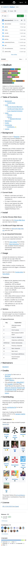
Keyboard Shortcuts (15, 118)
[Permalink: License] (1, 502)
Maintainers (8, 121)
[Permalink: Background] (1, 133)
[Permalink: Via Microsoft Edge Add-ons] (1, 226)
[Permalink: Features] (1, 277)
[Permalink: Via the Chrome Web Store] (1, 217)
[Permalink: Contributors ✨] (1, 419)
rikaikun (12, 7)
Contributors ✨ (11, 127)
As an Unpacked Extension (14, 111)
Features (9, 115)
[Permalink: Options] (1, 309)
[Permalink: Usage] (1, 253)
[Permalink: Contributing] (1, 397)
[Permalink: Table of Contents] (1, 97)
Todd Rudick (8, 378)
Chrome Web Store (19, 220)
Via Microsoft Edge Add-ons (15, 109)
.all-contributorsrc (8, 48)
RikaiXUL (11, 380)
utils (5, 45)
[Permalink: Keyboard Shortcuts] (1, 319)
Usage (6, 113)
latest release (13, 242)
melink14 (6, 7)
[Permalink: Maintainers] (1, 363)
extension (6, 36)
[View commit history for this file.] (24, 20)
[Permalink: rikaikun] (1, 65)
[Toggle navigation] (2, 2)
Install (6, 105)
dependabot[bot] (8, 20)
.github (6, 27)
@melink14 (5, 367)
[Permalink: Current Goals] (1, 192)
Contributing (8, 125)
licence (7, 393)
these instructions (14, 244)
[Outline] (26, 59)
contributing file (11, 407)
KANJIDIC (10, 384)
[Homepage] (14, 2)
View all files (14, 54)
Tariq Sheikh (5, 274)
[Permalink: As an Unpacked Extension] (1, 234)
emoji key (5, 424)
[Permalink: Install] (1, 212)
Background (8, 101)
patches (6, 39)
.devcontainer (7, 23)
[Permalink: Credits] (1, 371)
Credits (7, 123)
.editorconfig (7, 51)
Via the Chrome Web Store (14, 106)
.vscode (6, 33)
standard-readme (20, 414)
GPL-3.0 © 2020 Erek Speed (10, 506)
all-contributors (20, 495)
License (7, 129)
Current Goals (11, 103)
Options (9, 117)
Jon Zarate (8, 374)
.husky (6, 30)
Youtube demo (19, 272)
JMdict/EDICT (20, 382)
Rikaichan (16, 136)
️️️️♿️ (15, 451)
